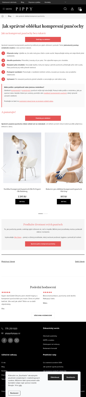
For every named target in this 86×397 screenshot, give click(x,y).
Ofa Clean (17, 237)
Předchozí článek (8, 261)
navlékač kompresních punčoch (55, 93)
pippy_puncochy (10, 340)
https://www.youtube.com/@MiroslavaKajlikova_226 (16, 340)
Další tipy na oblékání (43, 39)
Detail (22, 202)
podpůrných (26, 90)
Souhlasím (71, 377)
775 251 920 (11, 328)
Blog (22, 2)
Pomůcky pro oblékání (43, 118)
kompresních (15, 90)
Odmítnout (55, 377)
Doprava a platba (34, 2)
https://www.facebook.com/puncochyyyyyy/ (4, 340)
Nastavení (14, 393)
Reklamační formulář (50, 348)
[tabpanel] (22, 171)
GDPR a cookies (48, 340)
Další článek (80, 261)
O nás (3, 363)
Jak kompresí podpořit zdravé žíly (54, 371)
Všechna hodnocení (43, 315)
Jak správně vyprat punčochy (53, 367)
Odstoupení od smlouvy (51, 344)
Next (82, 168)
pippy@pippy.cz (12, 333)
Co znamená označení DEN (52, 363)
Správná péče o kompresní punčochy (43, 244)
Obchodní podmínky (50, 336)
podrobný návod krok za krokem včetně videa (36, 101)
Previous (3, 168)
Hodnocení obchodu (9, 2)
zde (20, 385)
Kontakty (48, 2)
